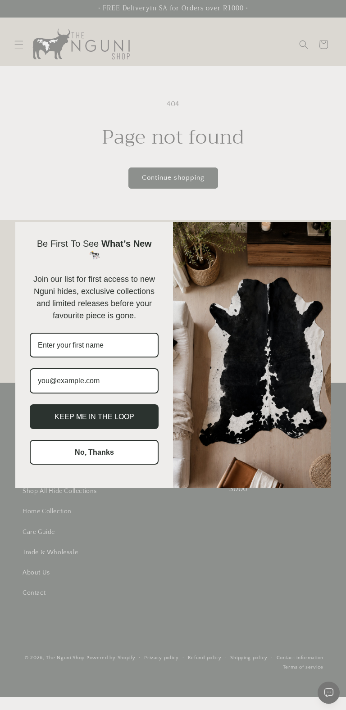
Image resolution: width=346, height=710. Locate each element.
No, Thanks (94, 452)
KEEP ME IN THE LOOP (94, 417)
